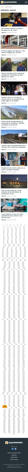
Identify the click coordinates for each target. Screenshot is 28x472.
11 (13, 226)
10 (10, 226)
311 (3, 294)
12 (17, 226)
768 (14, 406)
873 (9, 433)
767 (9, 406)
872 (5, 433)
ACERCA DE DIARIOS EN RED (14, 453)
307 (9, 293)
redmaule (3, 32)
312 (7, 294)
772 (7, 408)
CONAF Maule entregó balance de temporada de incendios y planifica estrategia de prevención (12, 123)
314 (16, 294)
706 (14, 391)
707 (19, 391)
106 (14, 246)
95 (12, 243)
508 (5, 343)
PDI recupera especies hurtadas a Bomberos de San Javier (12, 29)
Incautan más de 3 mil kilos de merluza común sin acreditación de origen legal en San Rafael (12, 99)
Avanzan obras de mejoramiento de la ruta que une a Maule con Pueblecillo (13, 146)
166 (18, 258)
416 (21, 319)
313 (11, 294)
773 (11, 408)
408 (9, 318)
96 (16, 243)
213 (16, 269)
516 (16, 344)
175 (7, 260)
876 (23, 433)
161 (21, 257)
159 (12, 257)
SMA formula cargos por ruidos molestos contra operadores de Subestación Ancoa (11, 192)
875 (19, 433)
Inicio (2, 6)
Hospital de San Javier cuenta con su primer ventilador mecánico (13, 169)
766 (5, 406)
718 (16, 394)
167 (23, 258)
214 (20, 269)
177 (16, 260)
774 (16, 408)
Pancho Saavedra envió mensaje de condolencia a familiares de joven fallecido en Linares (12, 75)
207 (14, 268)
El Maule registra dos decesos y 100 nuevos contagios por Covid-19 (13, 52)
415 (16, 319)
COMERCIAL (14, 455)
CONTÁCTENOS (14, 457)
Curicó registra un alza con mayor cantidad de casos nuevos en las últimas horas (12, 215)
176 (12, 260)
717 (11, 394)
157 (3, 257)
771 (2, 408)
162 (25, 257)
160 (16, 257)
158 (7, 257)
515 (12, 344)
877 (14, 434)
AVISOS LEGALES (14, 459)
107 (18, 246)
